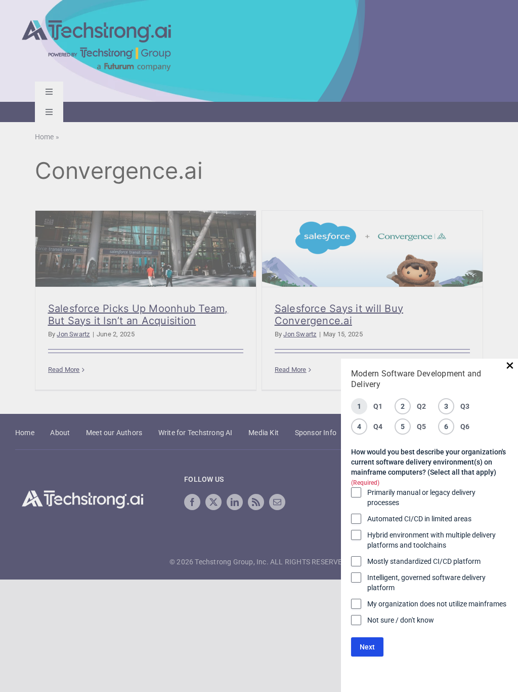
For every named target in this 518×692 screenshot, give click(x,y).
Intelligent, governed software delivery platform (426, 582)
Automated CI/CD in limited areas (419, 519)
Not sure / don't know (400, 620)
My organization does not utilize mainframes (436, 604)
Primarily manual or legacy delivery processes (421, 497)
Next (367, 647)
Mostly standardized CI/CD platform (424, 561)
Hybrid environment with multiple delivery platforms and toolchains (431, 540)
